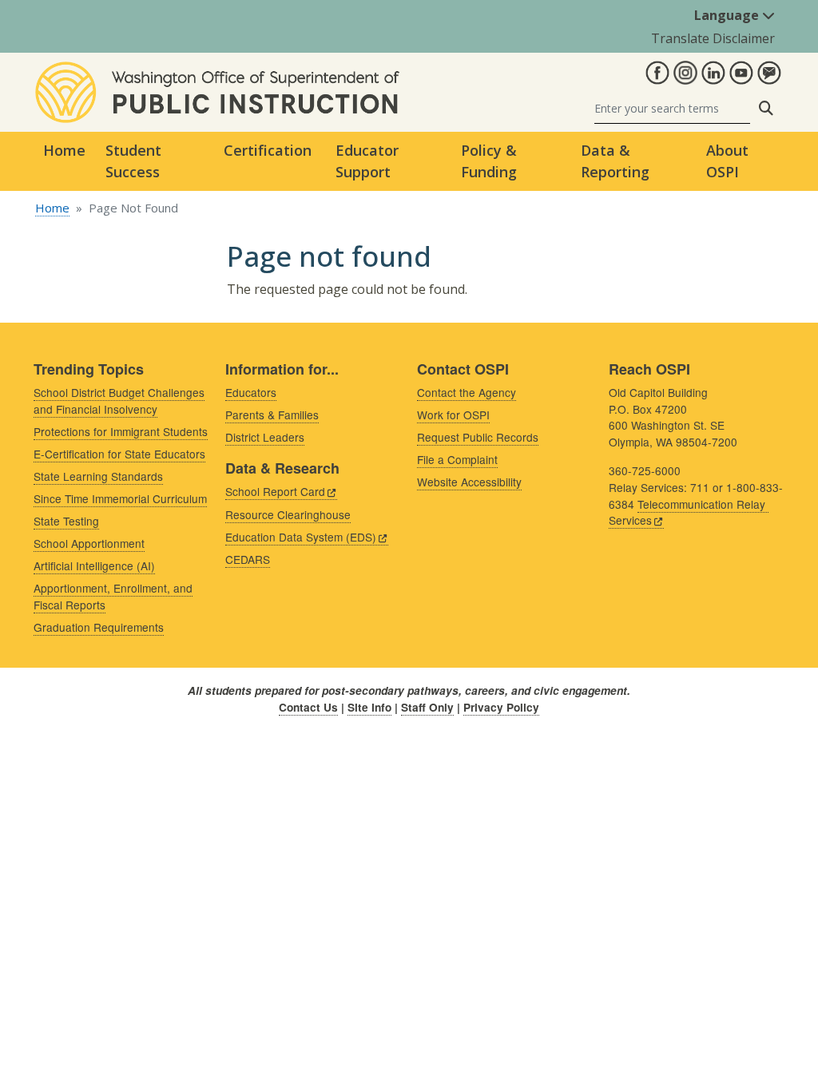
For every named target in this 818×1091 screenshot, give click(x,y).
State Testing (66, 521)
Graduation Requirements (99, 627)
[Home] (217, 71)
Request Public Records (477, 437)
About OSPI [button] (727, 161)
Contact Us (308, 707)
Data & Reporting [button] (615, 161)
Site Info (369, 707)
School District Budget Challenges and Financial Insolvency (119, 400)
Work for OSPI (453, 415)
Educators (250, 392)
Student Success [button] (133, 161)
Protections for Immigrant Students (121, 431)
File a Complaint (457, 459)
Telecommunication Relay (687, 512)
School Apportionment (89, 543)
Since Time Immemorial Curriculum (120, 498)
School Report (275, 491)
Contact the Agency (466, 392)
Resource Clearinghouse (288, 514)
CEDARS (247, 559)
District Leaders (264, 437)
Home (64, 150)
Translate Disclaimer (713, 38)
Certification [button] (268, 150)
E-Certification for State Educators (119, 454)
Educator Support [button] (367, 161)
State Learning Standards (98, 476)
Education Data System (300, 537)
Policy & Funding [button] (489, 161)
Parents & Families (272, 415)
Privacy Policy (501, 707)
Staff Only (427, 707)
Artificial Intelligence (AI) (94, 565)
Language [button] (728, 15)
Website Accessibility (469, 482)
